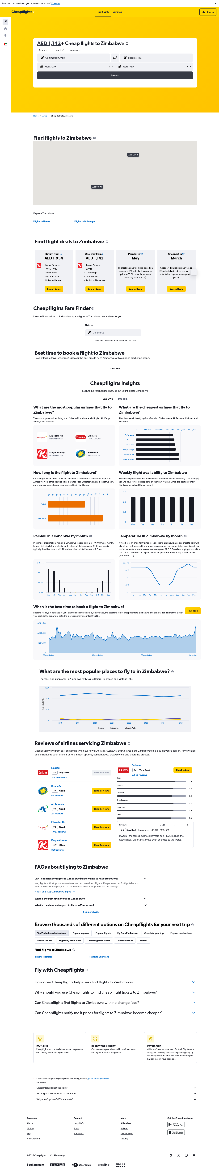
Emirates (55, 768)
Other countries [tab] (125, 940)
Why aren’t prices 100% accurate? (55, 1099)
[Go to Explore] (5, 35)
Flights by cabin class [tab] (70, 940)
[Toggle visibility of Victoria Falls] (128, 728)
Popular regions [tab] (81, 933)
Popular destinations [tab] (181, 933)
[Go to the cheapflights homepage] (23, 12)
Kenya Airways (59, 840)
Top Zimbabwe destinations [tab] (51, 933)
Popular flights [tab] (103, 933)
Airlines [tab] (143, 940)
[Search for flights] (5, 22)
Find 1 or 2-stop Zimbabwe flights (53, 891)
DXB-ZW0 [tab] (108, 399)
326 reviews (57, 850)
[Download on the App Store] (176, 1132)
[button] (215, 3)
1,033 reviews (58, 831)
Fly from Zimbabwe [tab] (127, 933)
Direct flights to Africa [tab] (99, 940)
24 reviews (57, 813)
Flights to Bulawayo (84, 221)
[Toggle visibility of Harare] (99, 728)
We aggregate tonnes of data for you (56, 1093)
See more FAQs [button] (91, 912)
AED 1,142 (49, 43)
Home (35, 116)
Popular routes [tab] (44, 940)
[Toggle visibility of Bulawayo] (112, 728)
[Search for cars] (5, 28)
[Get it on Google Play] (176, 1124)
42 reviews (57, 795)
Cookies (55, 3)
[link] (54, 289)
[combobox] (43, 50)
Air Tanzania (57, 804)
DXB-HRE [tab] (115, 368)
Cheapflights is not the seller (52, 1087)
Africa (44, 116)
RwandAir (56, 786)
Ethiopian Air (58, 822)
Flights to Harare (41, 221)
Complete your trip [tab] (154, 933)
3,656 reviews (59, 777)
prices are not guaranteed (98, 1078)
